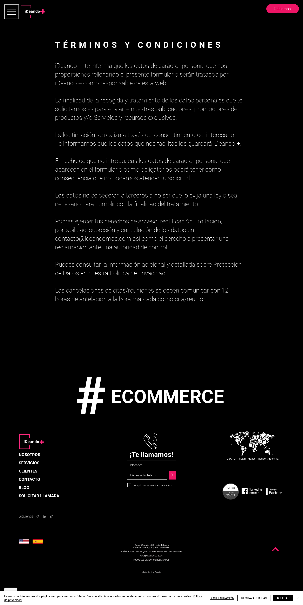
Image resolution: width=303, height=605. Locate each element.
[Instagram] (37, 516)
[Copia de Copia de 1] (134, 419)
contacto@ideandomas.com (93, 238)
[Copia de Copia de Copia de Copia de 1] (142, 419)
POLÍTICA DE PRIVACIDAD (156, 551)
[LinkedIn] (44, 516)
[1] (127, 419)
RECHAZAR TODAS (254, 598)
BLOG (24, 487)
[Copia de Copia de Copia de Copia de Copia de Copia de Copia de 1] (153, 419)
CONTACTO (29, 479)
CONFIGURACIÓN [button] (222, 598)
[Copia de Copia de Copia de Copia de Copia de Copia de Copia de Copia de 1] (157, 419)
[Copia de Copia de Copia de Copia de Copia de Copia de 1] (149, 419)
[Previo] (23, 537)
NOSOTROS (29, 454)
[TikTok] (51, 516)
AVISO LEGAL (176, 551)
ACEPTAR (283, 598)
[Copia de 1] (131, 419)
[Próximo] (280, 537)
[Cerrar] (298, 598)
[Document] (11, 11)
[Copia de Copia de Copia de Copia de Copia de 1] (146, 419)
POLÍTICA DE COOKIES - (132, 551)
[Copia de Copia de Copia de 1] (138, 419)
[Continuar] (275, 549)
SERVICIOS (29, 462)
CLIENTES (28, 471)
